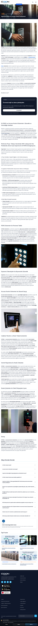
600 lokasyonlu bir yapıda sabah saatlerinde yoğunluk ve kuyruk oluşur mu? (17, 502)
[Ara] (33, 2)
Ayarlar (19, 624)
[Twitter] (5, 582)
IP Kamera (22, 607)
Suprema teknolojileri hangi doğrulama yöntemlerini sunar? (14, 473)
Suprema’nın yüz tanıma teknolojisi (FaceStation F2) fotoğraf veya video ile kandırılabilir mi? (17, 498)
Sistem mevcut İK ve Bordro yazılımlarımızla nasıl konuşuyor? (14, 511)
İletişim (21, 582)
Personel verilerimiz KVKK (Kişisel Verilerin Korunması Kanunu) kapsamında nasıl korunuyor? (17, 507)
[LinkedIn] (2, 582)
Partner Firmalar (23, 578)
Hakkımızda (22, 576)
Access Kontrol (31, 57)
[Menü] (36, 2)
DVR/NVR (21, 605)
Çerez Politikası (5, 622)
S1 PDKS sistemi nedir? (6, 465)
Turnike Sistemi (22, 603)
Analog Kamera (22, 609)
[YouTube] (10, 582)
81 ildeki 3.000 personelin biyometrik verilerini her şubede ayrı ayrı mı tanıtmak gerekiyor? (18, 492)
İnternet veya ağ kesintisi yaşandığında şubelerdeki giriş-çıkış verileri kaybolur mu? (18, 487)
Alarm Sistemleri (4, 607)
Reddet (6, 624)
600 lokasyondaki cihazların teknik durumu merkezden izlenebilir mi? (16, 515)
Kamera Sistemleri (4, 605)
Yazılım (2, 599)
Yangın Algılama (23, 601)
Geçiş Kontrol (22, 599)
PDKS (2, 66)
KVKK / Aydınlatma (10, 622)
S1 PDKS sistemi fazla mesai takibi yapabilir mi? (12, 477)
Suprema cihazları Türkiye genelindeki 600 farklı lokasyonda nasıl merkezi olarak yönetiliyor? (17, 482)
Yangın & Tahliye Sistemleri (6, 603)
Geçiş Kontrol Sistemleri (5, 601)
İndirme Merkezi (23, 580)
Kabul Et (31, 624)
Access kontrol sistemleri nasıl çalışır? (10, 469)
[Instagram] (8, 582)
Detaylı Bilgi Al (19, 110)
